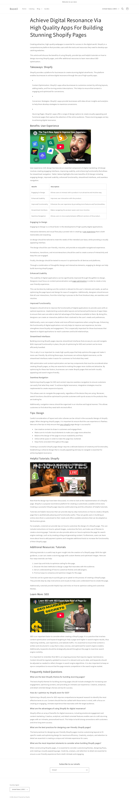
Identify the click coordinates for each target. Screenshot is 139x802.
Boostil (16, 797)
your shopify (65, 424)
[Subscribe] (86, 770)
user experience (89, 232)
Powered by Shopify (24, 797)
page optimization (79, 281)
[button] (39, 8)
